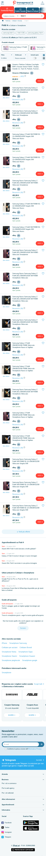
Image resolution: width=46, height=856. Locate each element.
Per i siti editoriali (8, 793)
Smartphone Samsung (18, 643)
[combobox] (10, 16)
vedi (39, 81)
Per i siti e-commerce (9, 783)
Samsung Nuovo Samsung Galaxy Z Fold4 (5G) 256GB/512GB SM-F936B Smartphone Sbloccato (25, 276)
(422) (22, 76)
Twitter (6, 827)
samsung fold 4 (8, 33)
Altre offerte (6, 97)
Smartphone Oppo (25, 652)
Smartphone (6, 672)
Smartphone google (29, 660)
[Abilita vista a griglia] (44, 58)
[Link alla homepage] (3, 21)
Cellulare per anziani (9, 647)
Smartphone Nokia (9, 652)
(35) (21, 99)
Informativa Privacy (35, 749)
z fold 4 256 (21, 33)
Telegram (7, 837)
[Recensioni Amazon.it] (16, 76)
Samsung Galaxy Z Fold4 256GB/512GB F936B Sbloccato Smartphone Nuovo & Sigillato (23, 345)
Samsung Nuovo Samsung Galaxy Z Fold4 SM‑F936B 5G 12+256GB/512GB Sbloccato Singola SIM (25, 461)
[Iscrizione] (42, 744)
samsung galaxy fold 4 (35, 33)
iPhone (4, 643)
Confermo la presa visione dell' (24, 749)
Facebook (8, 823)
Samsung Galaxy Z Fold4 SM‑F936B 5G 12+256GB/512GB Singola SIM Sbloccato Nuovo (26, 136)
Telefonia (7, 20)
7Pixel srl (16, 845)
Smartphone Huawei (27, 656)
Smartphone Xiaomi (9, 656)
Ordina (18, 55)
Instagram (8, 832)
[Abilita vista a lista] (44, 55)
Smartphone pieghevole (11, 660)
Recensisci (16, 99)
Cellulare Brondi (26, 647)
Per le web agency (8, 788)
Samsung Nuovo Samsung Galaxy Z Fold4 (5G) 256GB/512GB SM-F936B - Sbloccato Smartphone (25, 90)
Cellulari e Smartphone (18, 20)
